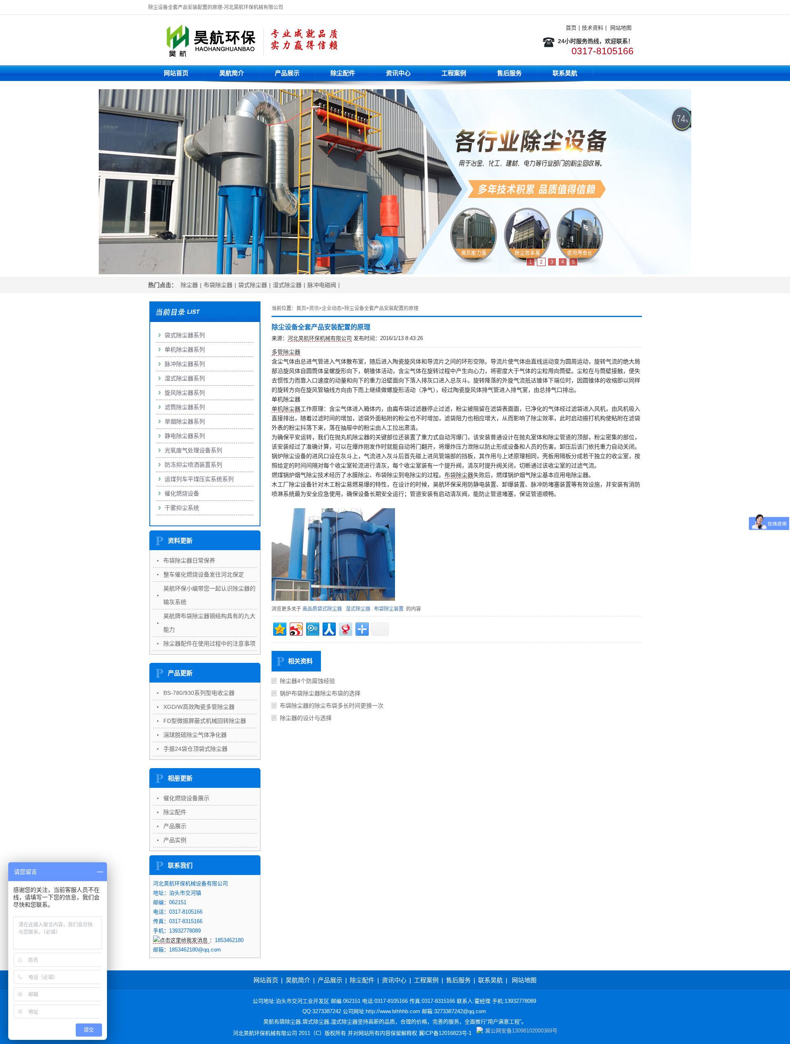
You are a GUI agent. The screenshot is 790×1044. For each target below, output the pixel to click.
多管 (277, 352)
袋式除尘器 (252, 285)
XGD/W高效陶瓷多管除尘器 (199, 707)
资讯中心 (398, 72)
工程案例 (453, 72)
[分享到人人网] (328, 628)
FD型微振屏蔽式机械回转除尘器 (204, 721)
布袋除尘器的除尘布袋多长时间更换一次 (331, 705)
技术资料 (592, 28)
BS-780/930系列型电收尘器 (199, 693)
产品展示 (287, 72)
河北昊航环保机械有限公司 (320, 338)
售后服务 (509, 72)
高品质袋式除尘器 (322, 609)
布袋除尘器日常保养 (189, 560)
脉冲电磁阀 (321, 285)
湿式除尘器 (287, 285)
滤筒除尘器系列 (185, 407)
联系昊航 (565, 72)
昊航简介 (231, 72)
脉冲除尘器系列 (185, 364)
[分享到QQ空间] (279, 628)
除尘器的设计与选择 (306, 718)
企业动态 (332, 308)
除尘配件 (342, 72)
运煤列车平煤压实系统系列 (199, 479)
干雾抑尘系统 (182, 508)
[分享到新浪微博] (295, 628)
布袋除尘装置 (389, 609)
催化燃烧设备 (182, 493)
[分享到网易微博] (345, 628)
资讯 (314, 308)
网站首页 (176, 72)
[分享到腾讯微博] (312, 628)
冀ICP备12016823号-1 (445, 1033)
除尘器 (189, 285)
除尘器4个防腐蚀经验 (307, 681)
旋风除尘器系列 (185, 392)
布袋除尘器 (218, 285)
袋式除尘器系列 (185, 335)
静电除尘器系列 (185, 436)
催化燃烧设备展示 (186, 798)
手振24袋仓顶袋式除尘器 (195, 748)
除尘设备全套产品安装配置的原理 (381, 308)
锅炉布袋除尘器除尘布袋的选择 (320, 693)
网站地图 (621, 28)
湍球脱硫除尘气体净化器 (195, 734)
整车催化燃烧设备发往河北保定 (203, 574)
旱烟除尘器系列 (185, 421)
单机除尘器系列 (185, 349)
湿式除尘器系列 (185, 378)
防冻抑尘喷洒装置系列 (193, 464)
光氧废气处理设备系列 (193, 450)
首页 (571, 28)
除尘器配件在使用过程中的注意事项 (209, 643)
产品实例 (174, 840)
